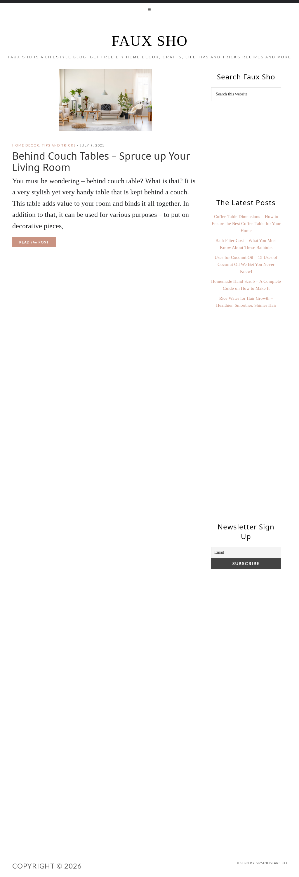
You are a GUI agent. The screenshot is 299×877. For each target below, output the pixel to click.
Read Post (34, 242)
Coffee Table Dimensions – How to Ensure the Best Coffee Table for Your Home (246, 223)
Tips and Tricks (59, 145)
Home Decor (25, 145)
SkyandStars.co (271, 863)
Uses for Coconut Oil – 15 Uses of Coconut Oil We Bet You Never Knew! (246, 264)
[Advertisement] (246, 413)
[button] (149, 9)
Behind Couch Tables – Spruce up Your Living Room (101, 161)
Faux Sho (150, 41)
